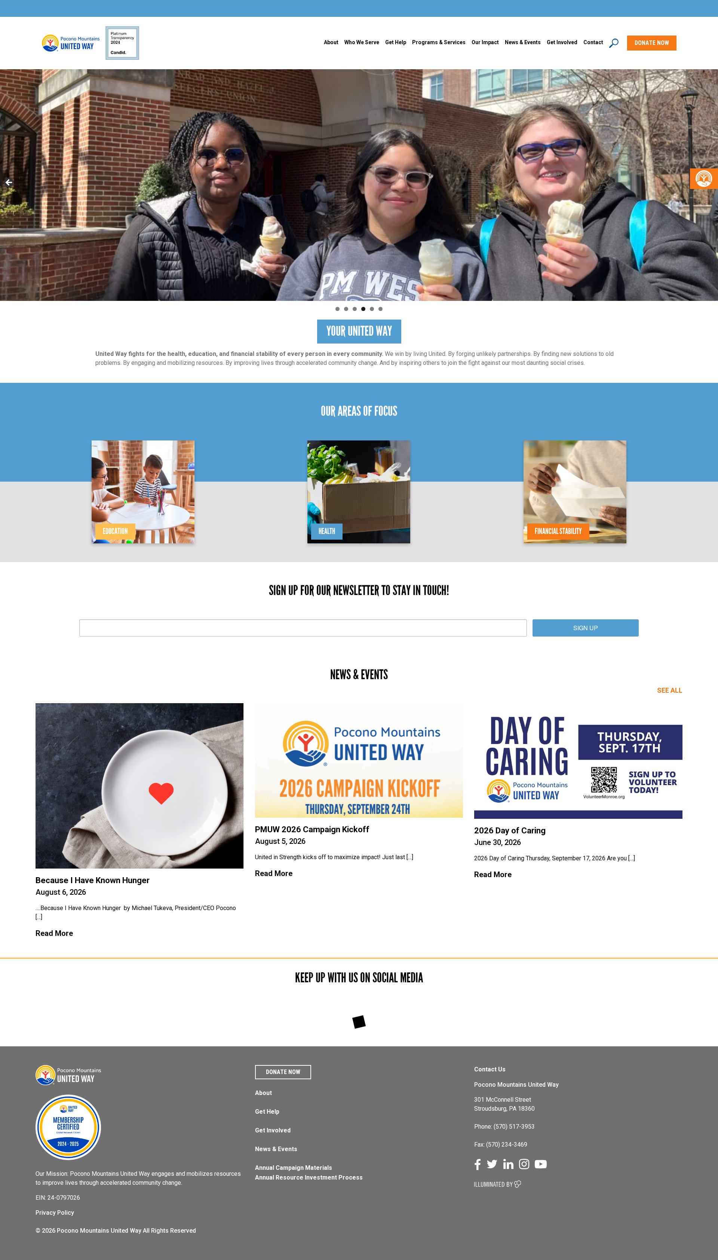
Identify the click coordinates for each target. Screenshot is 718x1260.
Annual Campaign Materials (293, 1167)
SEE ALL (669, 690)
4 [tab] (363, 309)
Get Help (395, 42)
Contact (593, 42)
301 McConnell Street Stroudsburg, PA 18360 (504, 1104)
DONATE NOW (652, 42)
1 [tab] (337, 309)
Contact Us (490, 1069)
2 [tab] (346, 309)
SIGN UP (585, 627)
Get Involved (562, 42)
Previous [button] (9, 183)
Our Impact (485, 42)
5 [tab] (372, 309)
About (331, 42)
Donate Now (283, 1072)
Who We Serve (361, 42)
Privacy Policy (55, 1212)
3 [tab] (355, 309)
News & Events (276, 1149)
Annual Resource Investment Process (309, 1177)
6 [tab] (380, 309)
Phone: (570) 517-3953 (504, 1126)
